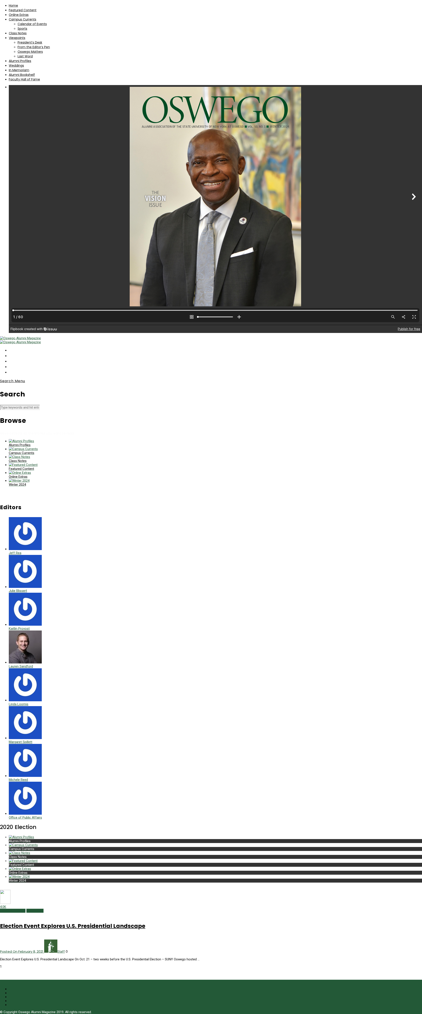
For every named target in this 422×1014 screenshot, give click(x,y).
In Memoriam (19, 70)
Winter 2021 (35, 911)
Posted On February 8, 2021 (22, 951)
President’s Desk (30, 42)
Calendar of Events (32, 24)
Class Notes (18, 33)
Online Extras (19, 15)
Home (13, 5)
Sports (22, 28)
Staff (61, 952)
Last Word (25, 56)
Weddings (16, 65)
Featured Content (22, 10)
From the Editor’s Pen (34, 47)
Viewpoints (17, 38)
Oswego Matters (30, 51)
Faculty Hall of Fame (24, 79)
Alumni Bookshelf (22, 75)
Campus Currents (22, 19)
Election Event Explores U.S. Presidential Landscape (72, 926)
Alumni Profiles (20, 61)
